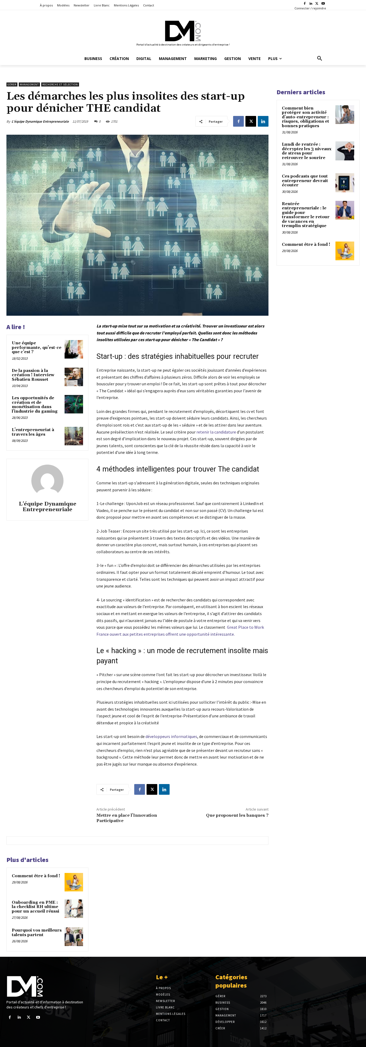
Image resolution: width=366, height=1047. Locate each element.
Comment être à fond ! (36, 876)
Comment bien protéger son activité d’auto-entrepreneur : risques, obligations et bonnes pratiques (305, 117)
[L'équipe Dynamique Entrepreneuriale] (47, 481)
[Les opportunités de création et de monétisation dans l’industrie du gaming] (74, 404)
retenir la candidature (216, 432)
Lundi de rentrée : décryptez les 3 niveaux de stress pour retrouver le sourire (306, 151)
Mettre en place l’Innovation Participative (126, 818)
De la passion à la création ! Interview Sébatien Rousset (33, 375)
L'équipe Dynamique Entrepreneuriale (40, 121)
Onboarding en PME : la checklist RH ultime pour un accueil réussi (35, 907)
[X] (317, 4)
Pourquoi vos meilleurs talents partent (37, 932)
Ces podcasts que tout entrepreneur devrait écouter (305, 181)
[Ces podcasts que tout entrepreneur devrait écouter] (344, 182)
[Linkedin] (311, 4)
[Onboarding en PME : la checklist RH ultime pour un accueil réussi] (74, 908)
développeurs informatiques (171, 736)
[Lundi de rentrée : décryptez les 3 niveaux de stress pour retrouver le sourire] (344, 150)
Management (29, 84)
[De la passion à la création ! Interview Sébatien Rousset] (74, 377)
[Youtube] (323, 4)
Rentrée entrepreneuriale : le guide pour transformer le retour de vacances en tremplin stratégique (306, 215)
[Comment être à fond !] (74, 882)
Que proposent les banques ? (237, 815)
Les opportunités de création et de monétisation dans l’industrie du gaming (35, 405)
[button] (319, 58)
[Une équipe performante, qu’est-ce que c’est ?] (74, 349)
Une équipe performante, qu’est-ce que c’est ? (36, 348)
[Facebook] (305, 4)
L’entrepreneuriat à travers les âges (33, 432)
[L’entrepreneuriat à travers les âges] (74, 436)
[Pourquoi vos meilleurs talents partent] (74, 936)
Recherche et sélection (60, 84)
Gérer (12, 84)
